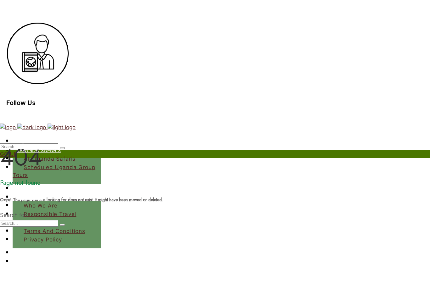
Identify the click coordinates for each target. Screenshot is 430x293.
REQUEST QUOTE (32, 285)
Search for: (14, 215)
